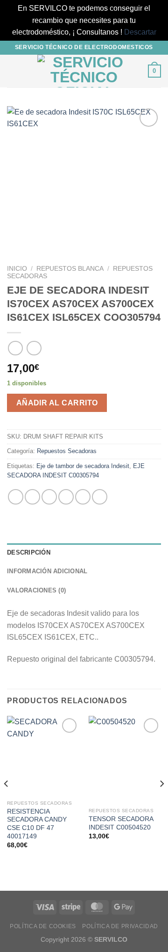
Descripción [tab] (28, 552)
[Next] (161, 802)
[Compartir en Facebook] (32, 497)
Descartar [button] (140, 32)
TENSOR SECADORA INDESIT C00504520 (121, 823)
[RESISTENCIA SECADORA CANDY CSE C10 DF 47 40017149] (43, 755)
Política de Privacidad (120, 926)
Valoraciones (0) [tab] (36, 590)
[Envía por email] (66, 497)
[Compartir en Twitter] (49, 497)
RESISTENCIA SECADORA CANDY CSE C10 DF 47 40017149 (37, 824)
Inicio (17, 268)
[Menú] (12, 70)
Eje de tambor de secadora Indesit (82, 465)
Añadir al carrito (57, 403)
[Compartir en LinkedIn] (99, 497)
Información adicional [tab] (47, 571)
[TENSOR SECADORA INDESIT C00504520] (125, 759)
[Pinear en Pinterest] (83, 497)
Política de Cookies (43, 926)
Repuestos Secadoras (67, 450)
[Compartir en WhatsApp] (15, 497)
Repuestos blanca (70, 268)
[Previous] (6, 802)
